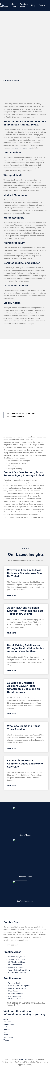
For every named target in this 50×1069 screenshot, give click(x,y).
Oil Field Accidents (15, 965)
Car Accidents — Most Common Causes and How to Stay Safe (25, 763)
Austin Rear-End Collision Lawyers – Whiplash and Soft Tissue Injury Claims (25, 610)
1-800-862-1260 (17, 416)
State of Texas (25, 835)
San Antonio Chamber (25, 901)
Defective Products (15, 994)
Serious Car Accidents (16, 959)
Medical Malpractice (16, 999)
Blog (33, 5)
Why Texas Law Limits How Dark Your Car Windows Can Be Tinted (24, 573)
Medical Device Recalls (17, 988)
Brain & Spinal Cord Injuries (18, 986)
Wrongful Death (14, 983)
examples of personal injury (21, 148)
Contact (42, 5)
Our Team (13, 5)
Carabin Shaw (23, 1059)
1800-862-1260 (12, 945)
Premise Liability (14, 996)
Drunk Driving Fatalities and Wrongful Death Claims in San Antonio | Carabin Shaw (25, 648)
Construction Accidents (17, 973)
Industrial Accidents (15, 967)
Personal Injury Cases (16, 957)
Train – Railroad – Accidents (19, 970)
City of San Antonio (25, 877)
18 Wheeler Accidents (16, 962)
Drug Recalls (13, 991)
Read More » (12, 595)
